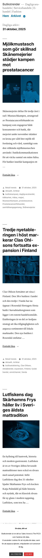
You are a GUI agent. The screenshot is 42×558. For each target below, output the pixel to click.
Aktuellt (8, 191)
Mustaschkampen (10, 201)
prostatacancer (25, 201)
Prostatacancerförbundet (13, 204)
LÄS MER (28, 554)
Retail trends (10, 188)
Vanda (24, 372)
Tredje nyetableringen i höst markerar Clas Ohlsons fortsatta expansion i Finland (21, 240)
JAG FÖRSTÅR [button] (16, 554)
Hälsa (14, 197)
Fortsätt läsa (11, 174)
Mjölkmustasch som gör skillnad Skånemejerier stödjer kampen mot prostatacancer (19, 57)
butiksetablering (12, 365)
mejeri (21, 197)
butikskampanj (11, 194)
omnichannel (14, 372)
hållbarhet (7, 197)
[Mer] (24, 16)
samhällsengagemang (12, 207)
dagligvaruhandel (26, 194)
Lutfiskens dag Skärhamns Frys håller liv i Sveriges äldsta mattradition (19, 405)
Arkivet (16, 16)
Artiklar (16, 191)
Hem (6, 16)
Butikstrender (11, 4)
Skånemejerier (29, 207)
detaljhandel (8, 369)
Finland (27, 369)
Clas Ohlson (26, 365)
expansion (18, 369)
